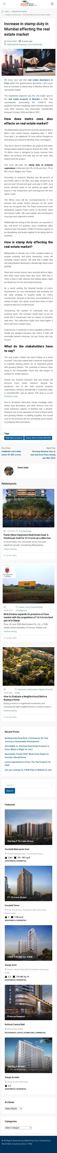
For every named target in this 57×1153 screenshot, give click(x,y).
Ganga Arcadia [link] (12, 1077)
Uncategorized (21, 610)
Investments (22, 689)
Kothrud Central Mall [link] (15, 1024)
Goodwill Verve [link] (12, 905)
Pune (27, 607)
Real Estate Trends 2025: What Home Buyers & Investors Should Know (27, 756)
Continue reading (10, 549)
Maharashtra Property (19, 11)
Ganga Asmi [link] (11, 965)
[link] (28, 827)
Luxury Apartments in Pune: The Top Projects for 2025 (28, 763)
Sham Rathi (12, 41)
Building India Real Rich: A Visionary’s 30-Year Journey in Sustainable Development (26, 740)
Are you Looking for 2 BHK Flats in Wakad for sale (28, 770)
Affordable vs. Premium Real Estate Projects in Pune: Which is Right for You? (27, 748)
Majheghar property (14, 438)
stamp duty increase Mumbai (38, 438)
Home (7, 11)
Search (9, 791)
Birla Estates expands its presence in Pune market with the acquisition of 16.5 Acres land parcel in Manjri (28, 617)
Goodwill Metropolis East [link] (17, 849)
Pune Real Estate (34, 44)
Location (21, 607)
